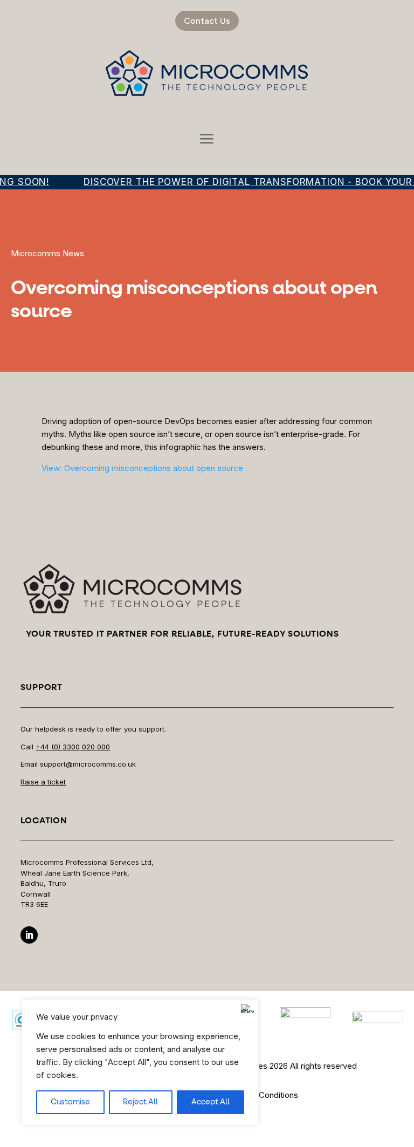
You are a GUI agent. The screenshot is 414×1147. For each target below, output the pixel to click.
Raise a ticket (43, 781)
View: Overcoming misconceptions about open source (142, 468)
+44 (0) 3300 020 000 (73, 746)
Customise (70, 1102)
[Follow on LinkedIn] (29, 935)
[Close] (247, 1008)
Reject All (140, 1102)
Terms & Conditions (261, 1095)
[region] (140, 1062)
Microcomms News (47, 253)
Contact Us (207, 21)
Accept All (210, 1102)
